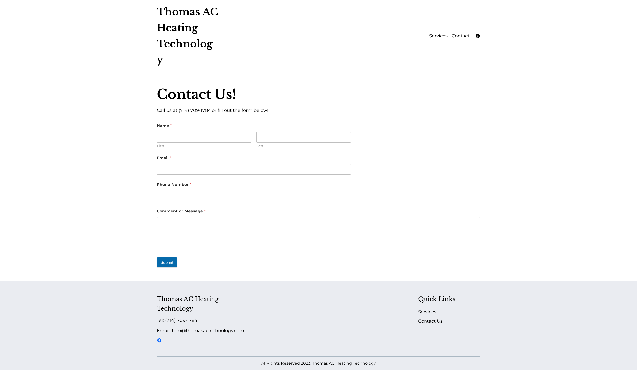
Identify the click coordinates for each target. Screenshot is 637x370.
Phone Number (174, 184)
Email (164, 158)
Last (260, 146)
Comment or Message (181, 211)
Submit (166, 262)
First (161, 146)
